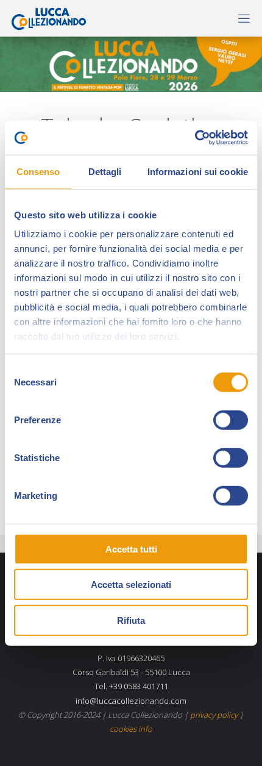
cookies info (131, 728)
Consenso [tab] (38, 171)
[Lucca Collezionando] (46, 18)
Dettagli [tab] (105, 171)
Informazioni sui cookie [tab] (197, 171)
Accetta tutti (131, 548)
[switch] (230, 419)
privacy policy (214, 714)
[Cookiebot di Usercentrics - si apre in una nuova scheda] (194, 138)
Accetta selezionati (131, 584)
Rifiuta (131, 620)
